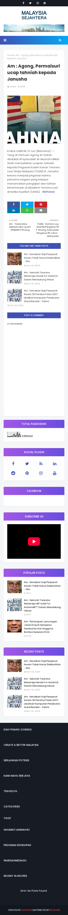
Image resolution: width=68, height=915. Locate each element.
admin (12, 86)
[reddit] (13, 473)
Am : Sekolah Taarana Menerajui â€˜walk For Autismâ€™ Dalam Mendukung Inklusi (42, 605)
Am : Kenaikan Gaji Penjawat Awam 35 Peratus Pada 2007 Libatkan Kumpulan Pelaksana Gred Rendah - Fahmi (41, 296)
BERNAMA (49, 192)
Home (10, 55)
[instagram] (37, 3)
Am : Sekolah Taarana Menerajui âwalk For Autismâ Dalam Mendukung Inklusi (41, 276)
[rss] (41, 463)
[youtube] (55, 473)
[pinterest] (45, 3)
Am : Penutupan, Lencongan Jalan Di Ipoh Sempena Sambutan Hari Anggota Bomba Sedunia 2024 (40, 627)
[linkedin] (55, 463)
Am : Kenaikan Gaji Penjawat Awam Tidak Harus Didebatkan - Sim (42, 257)
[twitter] (30, 3)
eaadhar (26, 910)
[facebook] (23, 3)
